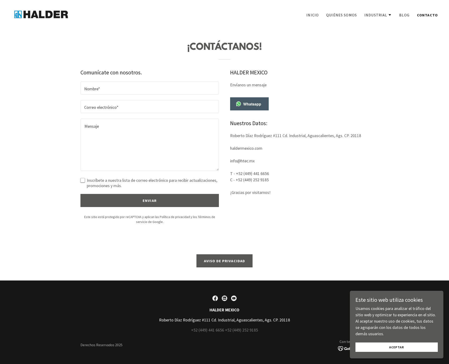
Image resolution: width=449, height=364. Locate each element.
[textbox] (149, 88)
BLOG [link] (404, 15)
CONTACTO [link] (427, 15)
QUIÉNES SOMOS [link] (341, 15)
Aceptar (396, 347)
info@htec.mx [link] (242, 161)
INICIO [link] (312, 15)
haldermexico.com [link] (246, 148)
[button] (378, 15)
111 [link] (278, 135)
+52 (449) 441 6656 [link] (252, 173)
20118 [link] (356, 135)
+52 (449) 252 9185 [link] (252, 179)
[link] (41, 14)
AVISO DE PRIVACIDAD (224, 260)
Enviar (150, 200)
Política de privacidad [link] (175, 217)
